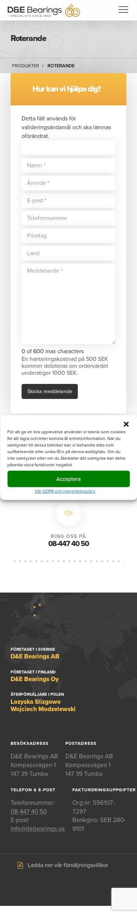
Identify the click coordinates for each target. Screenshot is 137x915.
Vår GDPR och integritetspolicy (65, 491)
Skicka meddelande (49, 391)
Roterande (61, 66)
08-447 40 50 (68, 543)
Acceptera (68, 478)
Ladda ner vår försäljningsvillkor (68, 865)
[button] (126, 424)
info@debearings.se (38, 829)
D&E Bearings (43, 10)
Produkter (25, 66)
